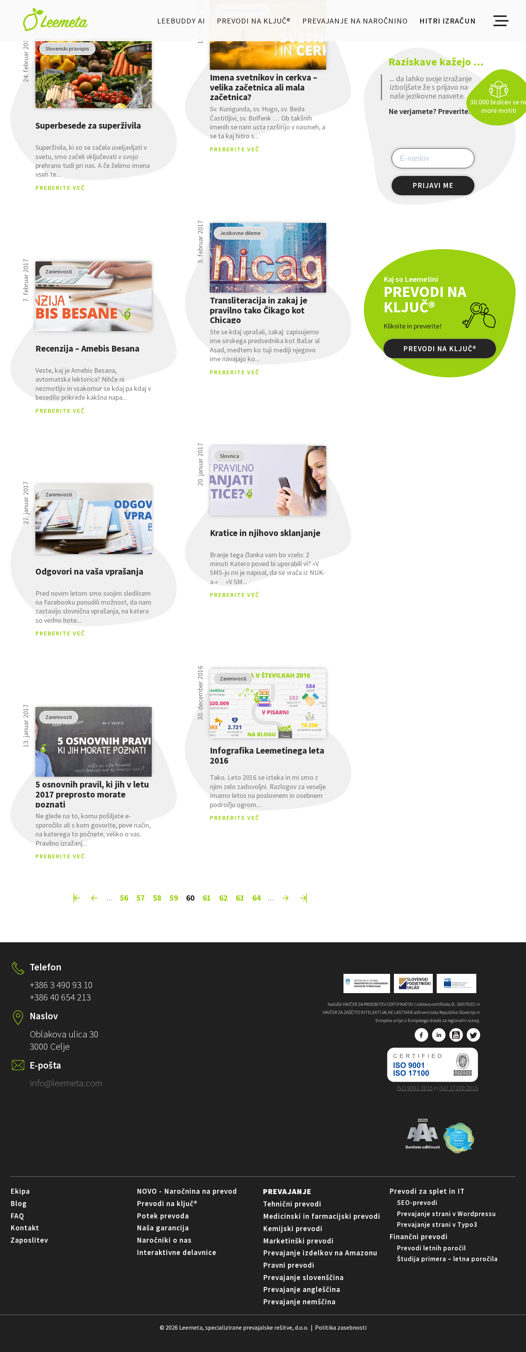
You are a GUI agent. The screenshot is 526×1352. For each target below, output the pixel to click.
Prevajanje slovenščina (303, 1277)
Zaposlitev (29, 1240)
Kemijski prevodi (293, 1228)
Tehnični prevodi (292, 1203)
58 (157, 897)
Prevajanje (287, 1191)
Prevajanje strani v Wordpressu (446, 1214)
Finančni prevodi (418, 1236)
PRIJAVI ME (433, 185)
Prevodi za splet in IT (427, 1191)
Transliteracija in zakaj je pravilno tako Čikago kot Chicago (258, 310)
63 (240, 897)
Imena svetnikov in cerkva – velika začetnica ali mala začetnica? (263, 87)
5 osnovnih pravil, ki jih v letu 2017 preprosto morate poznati (92, 794)
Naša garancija (163, 1227)
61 (207, 897)
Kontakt (24, 1227)
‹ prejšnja (94, 898)
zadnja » (303, 898)
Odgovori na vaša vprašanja (89, 571)
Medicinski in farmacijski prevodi (321, 1216)
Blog (18, 1203)
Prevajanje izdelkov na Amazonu (320, 1252)
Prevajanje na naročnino (355, 20)
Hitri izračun (447, 20)
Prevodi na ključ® (254, 20)
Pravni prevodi (289, 1265)
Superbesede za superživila (88, 125)
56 (124, 897)
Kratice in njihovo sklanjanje (265, 532)
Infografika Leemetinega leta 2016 (267, 755)
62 (223, 897)
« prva (76, 898)
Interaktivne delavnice (176, 1252)
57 (140, 897)
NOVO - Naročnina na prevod (187, 1191)
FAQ (17, 1215)
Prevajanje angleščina (301, 1289)
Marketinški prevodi (298, 1240)
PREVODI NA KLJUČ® (439, 348)
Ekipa (20, 1191)
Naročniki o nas (164, 1240)
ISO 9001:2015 (415, 1088)
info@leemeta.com (66, 1083)
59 (173, 897)
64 (256, 897)
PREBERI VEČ (93, 73)
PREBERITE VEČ (60, 187)
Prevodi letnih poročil (431, 1248)
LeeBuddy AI (181, 20)
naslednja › (285, 898)
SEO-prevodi (417, 1202)
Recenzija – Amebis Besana (87, 348)
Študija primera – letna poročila (447, 1259)
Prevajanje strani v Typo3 (437, 1224)
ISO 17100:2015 (458, 1088)
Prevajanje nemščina (299, 1301)
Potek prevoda (163, 1215)
